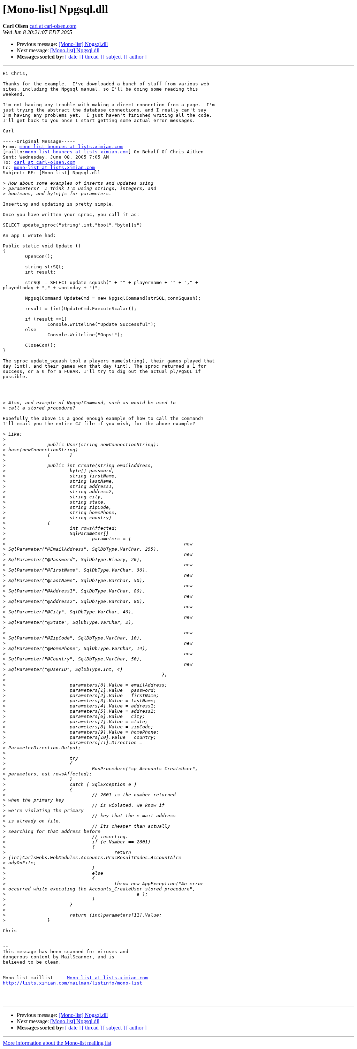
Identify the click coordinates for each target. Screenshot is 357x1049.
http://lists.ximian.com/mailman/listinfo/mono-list (72, 983)
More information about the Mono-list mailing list (57, 1043)
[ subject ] (114, 57)
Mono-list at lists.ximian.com (107, 977)
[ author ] (136, 57)
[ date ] (73, 57)
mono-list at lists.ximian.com (54, 167)
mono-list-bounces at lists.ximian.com (71, 146)
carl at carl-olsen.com (53, 26)
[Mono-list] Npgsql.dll (83, 44)
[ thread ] (92, 57)
